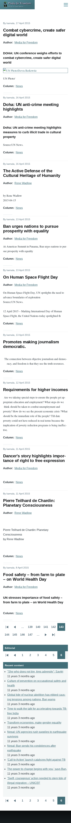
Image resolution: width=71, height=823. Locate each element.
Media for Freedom (26, 42)
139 (31, 628)
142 (54, 628)
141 (46, 628)
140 (39, 628)
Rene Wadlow (23, 183)
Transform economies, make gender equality (34, 722)
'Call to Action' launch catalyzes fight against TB (36, 759)
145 (15, 635)
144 (8, 635)
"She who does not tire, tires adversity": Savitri (35, 671)
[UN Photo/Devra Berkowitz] (35, 70)
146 (23, 635)
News (19, 86)
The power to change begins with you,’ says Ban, (37, 769)
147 (31, 635)
